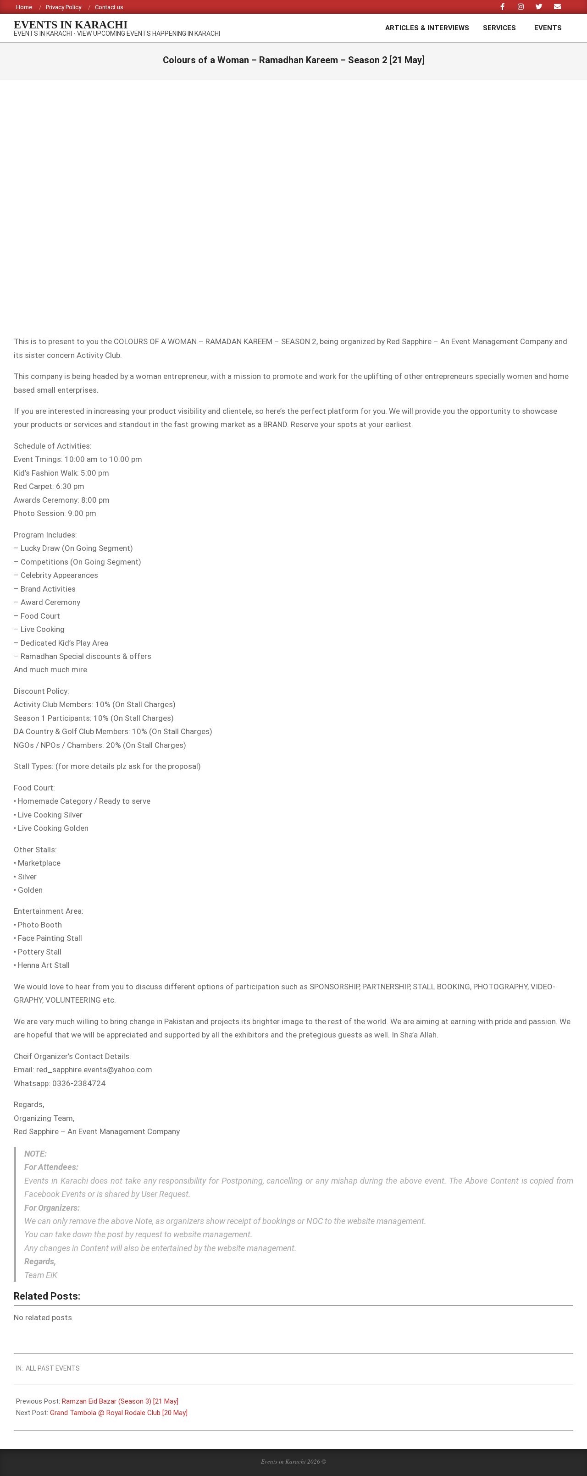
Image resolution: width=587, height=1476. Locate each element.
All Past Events (53, 1368)
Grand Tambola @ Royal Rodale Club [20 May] (119, 1413)
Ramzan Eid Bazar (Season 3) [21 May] (120, 1401)
